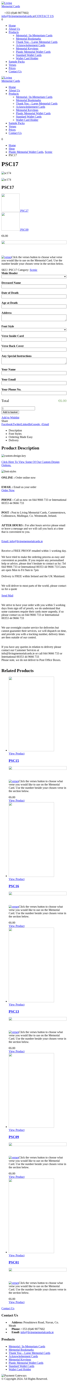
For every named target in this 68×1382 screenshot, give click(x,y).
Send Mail (7, 595)
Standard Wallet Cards (29, 55)
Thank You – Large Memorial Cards (36, 42)
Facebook (7, 424)
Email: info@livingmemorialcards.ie (22, 541)
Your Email (8, 379)
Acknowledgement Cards (30, 45)
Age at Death (9, 302)
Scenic (33, 269)
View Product (16, 753)
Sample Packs (17, 61)
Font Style (7, 326)
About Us (14, 28)
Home (12, 25)
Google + (36, 424)
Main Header (9, 273)
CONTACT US (44, 16)
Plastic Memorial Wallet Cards (33, 51)
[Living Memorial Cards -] (11, 6)
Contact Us (15, 71)
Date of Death (9, 292)
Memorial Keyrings (27, 48)
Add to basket (10, 412)
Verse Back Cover (12, 346)
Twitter (17, 424)
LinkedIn (26, 424)
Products (14, 32)
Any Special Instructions (16, 356)
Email (45, 424)
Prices (12, 68)
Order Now (8, 490)
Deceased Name (11, 282)
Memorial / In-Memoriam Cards (34, 35)
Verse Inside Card (12, 335)
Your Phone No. (11, 389)
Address (6, 312)
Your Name (8, 369)
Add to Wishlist (10, 417)
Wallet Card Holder (27, 58)
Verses (12, 64)
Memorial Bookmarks (28, 38)
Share (4, 421)
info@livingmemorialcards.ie (18, 16)
